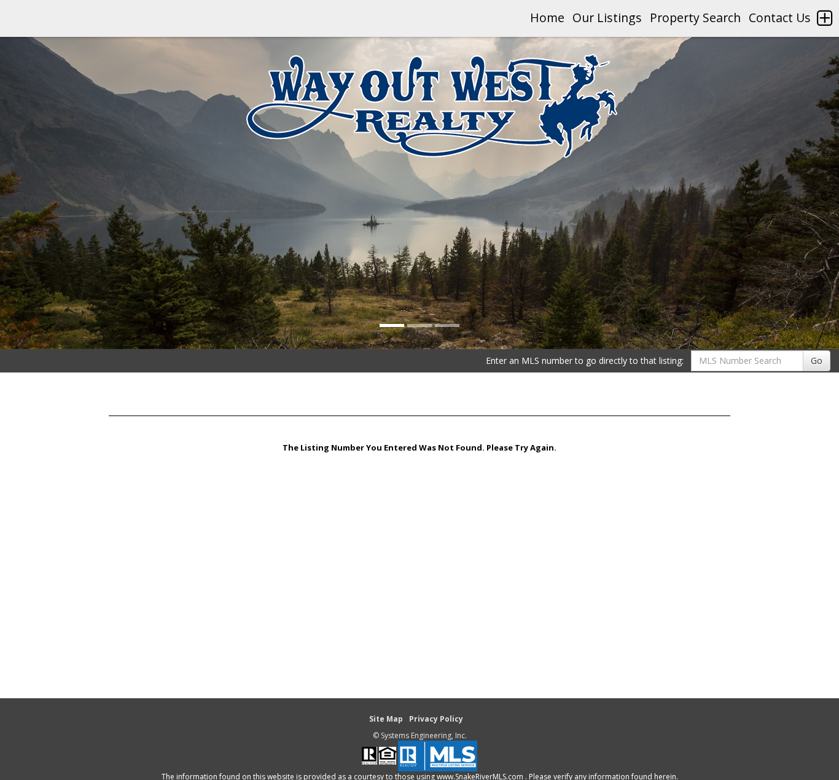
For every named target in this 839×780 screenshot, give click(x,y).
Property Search (695, 17)
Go (816, 360)
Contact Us (780, 17)
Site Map (386, 719)
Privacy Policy (436, 719)
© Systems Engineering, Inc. (420, 735)
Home (547, 17)
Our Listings (607, 17)
